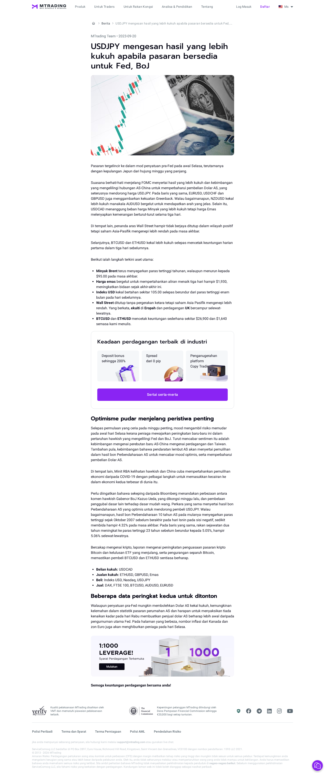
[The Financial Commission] (141, 711)
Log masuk (243, 6)
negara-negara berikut (222, 763)
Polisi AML (137, 731)
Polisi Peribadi (42, 731)
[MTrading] (49, 6)
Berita (105, 23)
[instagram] (279, 711)
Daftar (265, 6)
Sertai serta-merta (162, 394)
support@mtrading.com (131, 742)
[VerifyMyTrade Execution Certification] (39, 711)
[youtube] (290, 711)
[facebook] (248, 711)
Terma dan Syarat (73, 731)
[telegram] (259, 711)
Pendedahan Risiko (167, 731)
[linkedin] (269, 711)
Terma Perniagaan (108, 731)
